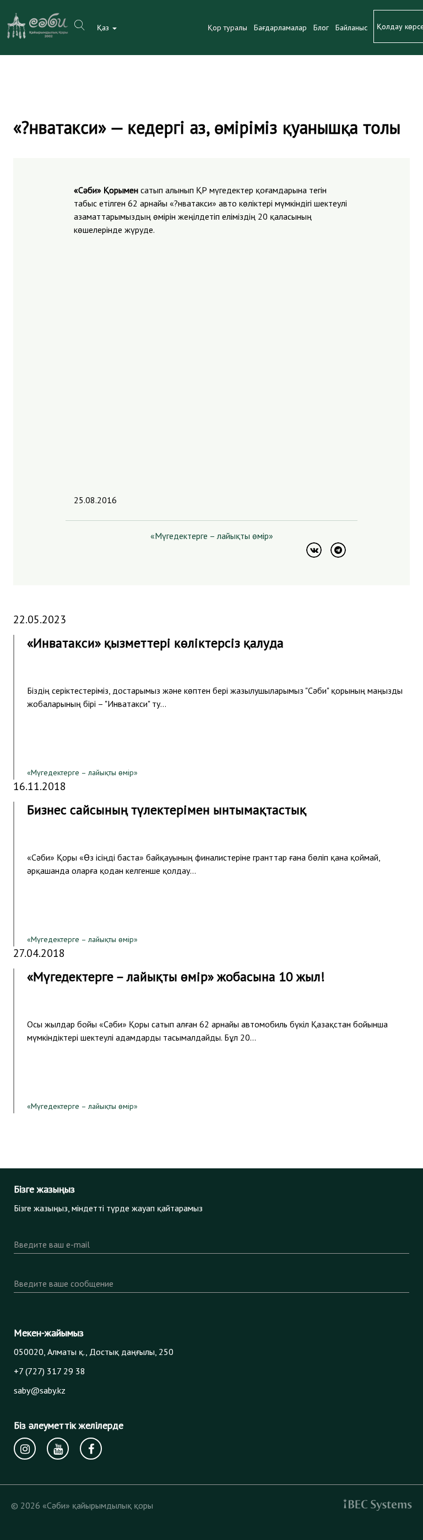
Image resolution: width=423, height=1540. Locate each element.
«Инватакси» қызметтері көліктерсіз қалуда (155, 642)
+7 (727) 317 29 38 (49, 1370)
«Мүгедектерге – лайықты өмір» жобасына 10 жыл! (176, 976)
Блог (321, 27)
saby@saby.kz (40, 1390)
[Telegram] (338, 550)
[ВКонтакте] (314, 550)
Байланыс (351, 27)
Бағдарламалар (280, 27)
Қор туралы (227, 27)
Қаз (104, 27)
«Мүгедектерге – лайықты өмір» (211, 535)
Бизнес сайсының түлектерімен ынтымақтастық (166, 809)
